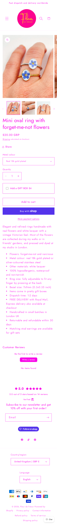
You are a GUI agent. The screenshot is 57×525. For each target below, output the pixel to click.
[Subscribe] (48, 418)
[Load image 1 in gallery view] (13, 108)
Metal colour (9, 154)
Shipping (6, 139)
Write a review (28, 359)
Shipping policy (30, 520)
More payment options (28, 218)
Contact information (42, 510)
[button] (7, 18)
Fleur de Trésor (27, 506)
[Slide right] (54, 109)
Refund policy (21, 515)
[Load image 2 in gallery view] (28, 108)
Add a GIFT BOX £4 (21, 188)
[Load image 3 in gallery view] (43, 108)
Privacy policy (23, 510)
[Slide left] (3, 109)
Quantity (7, 169)
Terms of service (38, 515)
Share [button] (8, 146)
